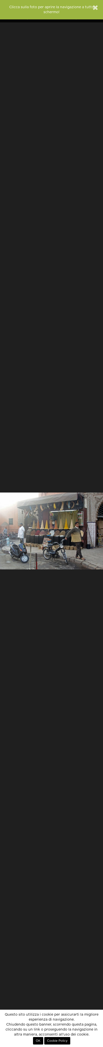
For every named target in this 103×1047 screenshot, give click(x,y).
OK (38, 1040)
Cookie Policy (57, 1040)
